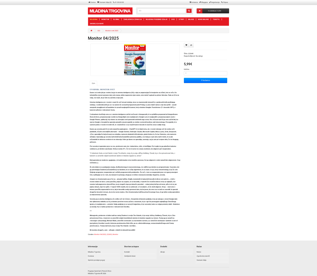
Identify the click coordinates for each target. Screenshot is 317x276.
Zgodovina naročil (203, 256)
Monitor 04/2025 (100, 234)
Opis (93, 83)
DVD (173, 19)
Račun (199, 252)
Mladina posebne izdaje (156, 19)
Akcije (162, 252)
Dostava (91, 256)
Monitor (105, 19)
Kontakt (127, 252)
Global (116, 19)
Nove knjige (203, 19)
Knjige (191, 19)
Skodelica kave (97, 24)
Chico (109, 271)
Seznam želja (201, 260)
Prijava (225, 2)
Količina (186, 69)
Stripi (181, 19)
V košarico (205, 80)
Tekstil (216, 19)
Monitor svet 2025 (111, 31)
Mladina (93, 19)
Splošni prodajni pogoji (96, 260)
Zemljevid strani (129, 256)
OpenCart (97, 271)
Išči (99, 31)
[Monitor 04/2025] (135, 60)
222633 (109, 234)
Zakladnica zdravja (132, 19)
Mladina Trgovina (94, 252)
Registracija (215, 2)
